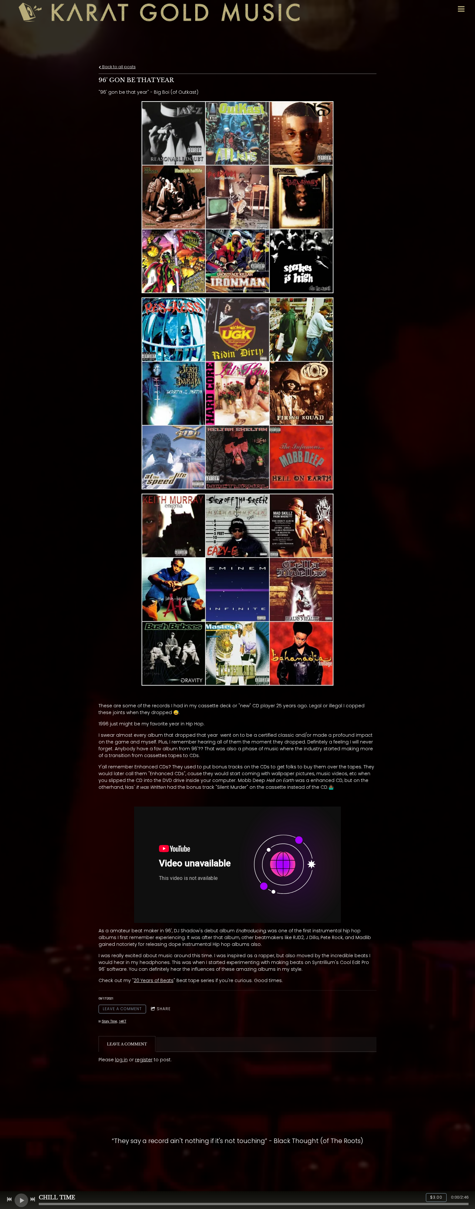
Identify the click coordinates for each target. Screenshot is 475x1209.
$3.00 (436, 1197)
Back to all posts (118, 67)
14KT (122, 1021)
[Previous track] (9, 1199)
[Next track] (33, 1199)
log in (121, 1059)
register (144, 1059)
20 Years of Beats (154, 980)
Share (164, 1008)
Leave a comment (122, 1008)
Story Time (109, 1021)
